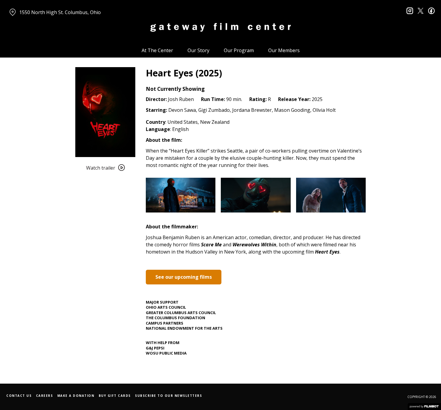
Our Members (284, 50)
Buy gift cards (115, 396)
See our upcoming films (183, 277)
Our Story (198, 50)
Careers (44, 396)
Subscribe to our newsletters (168, 396)
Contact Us (19, 396)
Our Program (239, 50)
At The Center (157, 50)
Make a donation (75, 396)
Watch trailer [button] (100, 168)
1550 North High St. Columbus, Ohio (60, 12)
